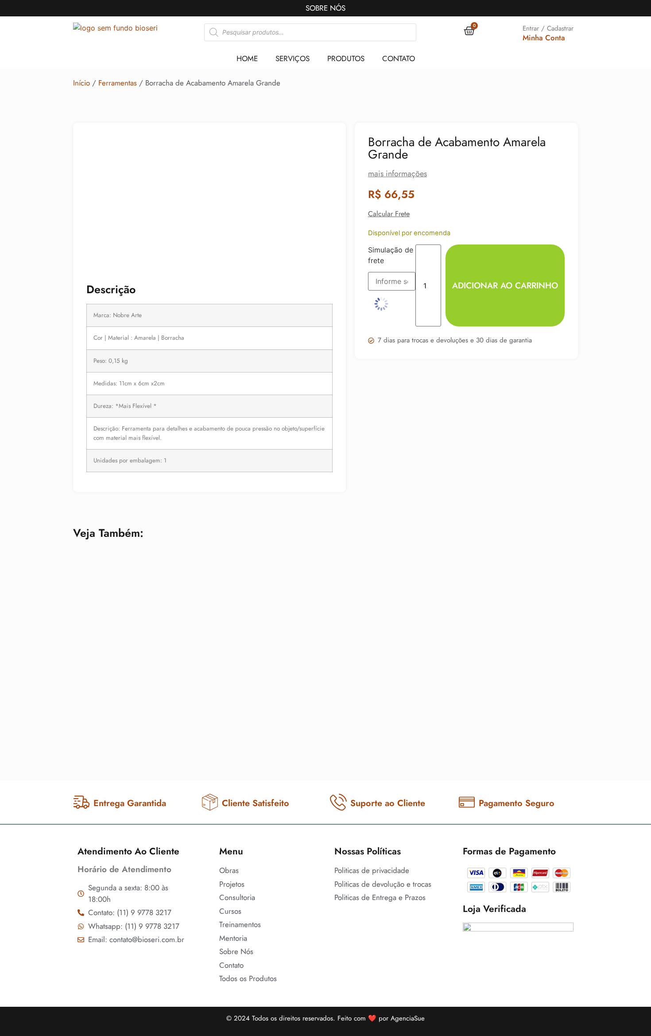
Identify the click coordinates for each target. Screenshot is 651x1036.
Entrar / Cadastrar (548, 28)
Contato (398, 58)
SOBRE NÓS (325, 8)
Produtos (345, 58)
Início (81, 83)
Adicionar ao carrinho (505, 285)
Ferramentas (117, 83)
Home (247, 58)
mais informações (397, 173)
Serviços (292, 58)
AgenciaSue (408, 1018)
